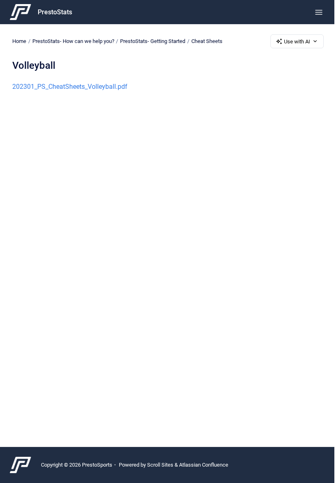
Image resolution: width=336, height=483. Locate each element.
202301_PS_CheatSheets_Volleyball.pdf (69, 86)
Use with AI (297, 41)
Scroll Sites (160, 465)
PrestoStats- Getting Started (152, 41)
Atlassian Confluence (203, 465)
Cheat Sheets (206, 41)
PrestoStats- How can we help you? (73, 41)
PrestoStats (55, 12)
